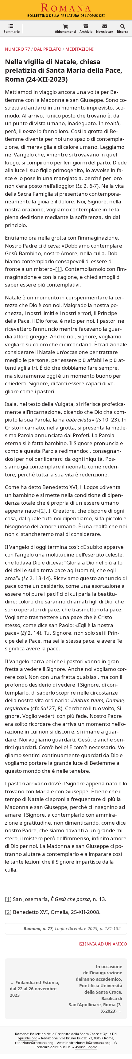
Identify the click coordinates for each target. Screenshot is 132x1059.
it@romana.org (98, 1042)
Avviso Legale (86, 1047)
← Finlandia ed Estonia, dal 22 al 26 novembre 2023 (34, 989)
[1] (58, 268)
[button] (12, 28)
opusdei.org (27, 1038)
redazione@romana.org (34, 1042)
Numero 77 (17, 49)
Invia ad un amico (106, 944)
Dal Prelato (47, 49)
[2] (42, 510)
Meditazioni (79, 49)
